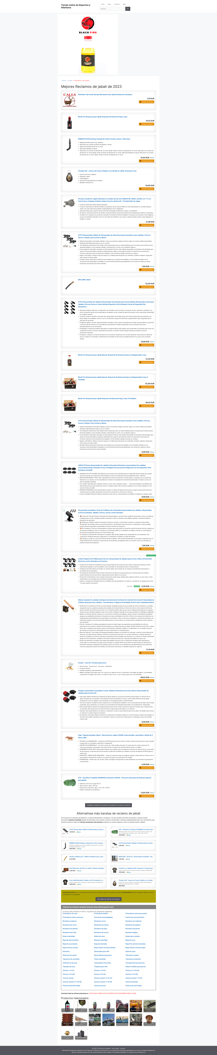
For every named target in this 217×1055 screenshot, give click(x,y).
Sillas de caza (130, 951)
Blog (124, 4)
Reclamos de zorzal (101, 932)
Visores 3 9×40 (100, 974)
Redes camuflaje (69, 936)
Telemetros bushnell (133, 959)
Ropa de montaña (100, 944)
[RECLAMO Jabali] (69, 285)
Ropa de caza (130, 940)
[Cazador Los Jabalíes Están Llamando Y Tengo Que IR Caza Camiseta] (114, 870)
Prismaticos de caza (70, 913)
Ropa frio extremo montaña (135, 944)
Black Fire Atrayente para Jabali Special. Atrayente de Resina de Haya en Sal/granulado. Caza (112, 355)
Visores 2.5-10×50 (132, 970)
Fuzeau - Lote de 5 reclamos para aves (92, 663)
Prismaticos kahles (101, 913)
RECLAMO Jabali (84, 280)
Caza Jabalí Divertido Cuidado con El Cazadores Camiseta (87, 880)
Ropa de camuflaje (101, 940)
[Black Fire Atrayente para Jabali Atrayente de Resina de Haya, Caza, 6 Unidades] (69, 404)
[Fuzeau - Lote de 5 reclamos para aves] (69, 666)
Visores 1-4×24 (68, 970)
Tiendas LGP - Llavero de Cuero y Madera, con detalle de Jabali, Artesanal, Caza (107, 171)
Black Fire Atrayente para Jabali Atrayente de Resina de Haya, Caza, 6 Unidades (107, 398)
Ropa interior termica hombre (105, 947)
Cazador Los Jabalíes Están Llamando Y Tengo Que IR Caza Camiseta (136, 868)
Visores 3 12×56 (69, 974)
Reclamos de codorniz (133, 921)
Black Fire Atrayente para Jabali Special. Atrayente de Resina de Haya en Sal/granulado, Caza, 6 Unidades (113, 378)
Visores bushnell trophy (71, 985)
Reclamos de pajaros (133, 925)
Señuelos (66, 951)
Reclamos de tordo (69, 932)
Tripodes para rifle (100, 966)
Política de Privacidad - (105, 1048)
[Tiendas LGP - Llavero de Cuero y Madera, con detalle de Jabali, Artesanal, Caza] (69, 176)
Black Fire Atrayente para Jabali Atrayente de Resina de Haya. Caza (102, 117)
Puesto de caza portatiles (134, 917)
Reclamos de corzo (70, 925)
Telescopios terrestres (102, 963)
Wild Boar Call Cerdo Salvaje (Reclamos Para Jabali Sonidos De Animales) (105, 94)
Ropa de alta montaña (70, 940)
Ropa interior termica (70, 947)
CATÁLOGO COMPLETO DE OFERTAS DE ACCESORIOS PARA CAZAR (112, 993)
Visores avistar (68, 978)
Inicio (102, 4)
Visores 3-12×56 (131, 974)
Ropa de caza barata (70, 944)
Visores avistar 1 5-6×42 (103, 978)
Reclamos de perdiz (132, 929)
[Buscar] (127, 9)
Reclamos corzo (100, 921)
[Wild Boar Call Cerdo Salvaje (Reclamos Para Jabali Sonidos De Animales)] (69, 100)
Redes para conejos (132, 936)
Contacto (117, 4)
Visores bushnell (131, 982)
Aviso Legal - (116, 1048)
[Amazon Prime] (152, 157)
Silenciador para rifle (101, 951)
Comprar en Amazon (147, 102)
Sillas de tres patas (70, 955)
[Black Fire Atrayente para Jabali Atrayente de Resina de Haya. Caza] (69, 122)
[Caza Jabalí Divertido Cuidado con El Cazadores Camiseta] (65, 882)
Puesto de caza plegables (103, 917)
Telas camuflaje (100, 959)
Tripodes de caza (69, 966)
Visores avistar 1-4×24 (133, 978)
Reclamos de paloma (70, 929)
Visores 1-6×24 (100, 970)
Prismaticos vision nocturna (73, 917)
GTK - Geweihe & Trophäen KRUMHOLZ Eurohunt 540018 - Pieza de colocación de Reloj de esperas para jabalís (114, 779)
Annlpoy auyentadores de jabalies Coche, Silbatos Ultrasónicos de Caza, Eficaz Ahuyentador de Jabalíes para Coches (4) (113, 692)
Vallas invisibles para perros (135, 966)
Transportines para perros (135, 963)
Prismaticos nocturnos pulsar (136, 913)
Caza (109, 4)
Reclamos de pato (100, 929)
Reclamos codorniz (70, 921)
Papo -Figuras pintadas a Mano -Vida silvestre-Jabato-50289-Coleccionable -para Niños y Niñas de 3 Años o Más (115, 736)
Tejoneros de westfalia (71, 959)
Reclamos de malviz (101, 925)
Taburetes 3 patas (132, 955)
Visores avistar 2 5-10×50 (72, 982)
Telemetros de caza (70, 963)
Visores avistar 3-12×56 (103, 982)
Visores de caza (100, 985)
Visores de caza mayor (133, 985)
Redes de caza (99, 936)
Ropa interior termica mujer (135, 947)
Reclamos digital (131, 932)
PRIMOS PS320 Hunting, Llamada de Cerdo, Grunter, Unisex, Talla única (104, 139)
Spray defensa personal (102, 955)
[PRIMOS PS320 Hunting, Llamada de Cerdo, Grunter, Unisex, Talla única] (69, 144)
